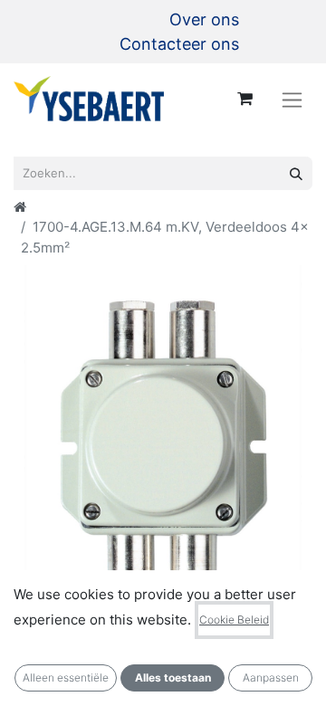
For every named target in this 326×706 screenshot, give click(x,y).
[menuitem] (204, 19)
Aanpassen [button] (271, 677)
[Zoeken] (296, 173)
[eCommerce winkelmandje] (244, 99)
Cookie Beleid (234, 619)
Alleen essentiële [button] (66, 677)
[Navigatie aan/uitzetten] (292, 99)
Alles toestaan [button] (173, 677)
